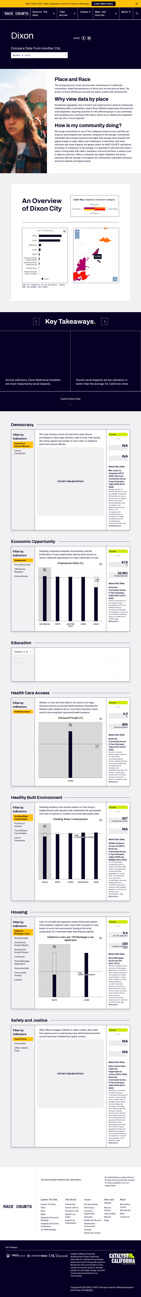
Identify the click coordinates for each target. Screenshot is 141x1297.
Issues (84, 11)
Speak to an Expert (70, 1215)
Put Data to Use (72, 1211)
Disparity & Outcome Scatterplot (50, 1224)
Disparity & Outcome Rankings (50, 1218)
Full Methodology (115, 526)
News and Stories (100, 13)
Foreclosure (19, 957)
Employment (20, 560)
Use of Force (20, 1039)
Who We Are (125, 1210)
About (124, 11)
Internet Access (21, 576)
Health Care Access (92, 1220)
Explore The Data (40, 13)
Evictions (18, 980)
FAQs (122, 1214)
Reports (107, 1217)
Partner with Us (71, 1208)
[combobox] (39, 55)
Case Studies (110, 1214)
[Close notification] (136, 3)
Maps (43, 1214)
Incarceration (20, 1043)
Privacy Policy (111, 1180)
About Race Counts (125, 1205)
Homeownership (21, 968)
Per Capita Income (22, 565)
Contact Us (124, 1217)
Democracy (89, 1208)
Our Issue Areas (91, 1204)
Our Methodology (48, 1230)
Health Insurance (22, 712)
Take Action (63, 13)
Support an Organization (70, 1221)
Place (43, 1208)
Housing (87, 1230)
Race (43, 1211)
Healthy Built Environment (89, 1224)
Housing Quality (21, 938)
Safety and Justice (92, 1233)
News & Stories (107, 1209)
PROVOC (89, 1290)
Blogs (106, 1220)
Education (88, 1217)
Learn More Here (103, 3)
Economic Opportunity (89, 1212)
